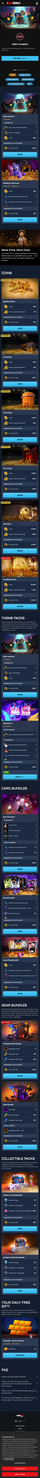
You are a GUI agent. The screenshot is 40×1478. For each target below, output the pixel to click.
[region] (20, 1454)
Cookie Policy (9, 1459)
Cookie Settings (20, 1463)
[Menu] (3, 3)
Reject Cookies (20, 1474)
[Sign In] (36, 3)
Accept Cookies (20, 1468)
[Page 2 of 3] (20, 70)
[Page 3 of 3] (25, 70)
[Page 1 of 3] (15, 70)
